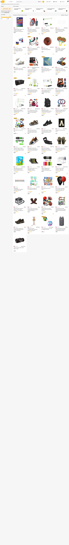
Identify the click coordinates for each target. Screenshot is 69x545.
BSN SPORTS (52, 47)
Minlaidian (24, 67)
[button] (49, 1)
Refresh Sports (23, 128)
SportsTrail (52, 146)
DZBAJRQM (38, 128)
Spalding (52, 108)
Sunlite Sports (65, 108)
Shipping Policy (7, 12)
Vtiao (25, 227)
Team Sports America (65, 128)
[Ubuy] (2, 1)
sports (53, 67)
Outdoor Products (23, 88)
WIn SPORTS (66, 67)
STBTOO (66, 227)
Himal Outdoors (65, 88)
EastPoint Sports (23, 108)
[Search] (43, 2)
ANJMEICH (66, 146)
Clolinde (38, 146)
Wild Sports (38, 227)
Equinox (38, 88)
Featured (66, 15)
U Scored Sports (51, 227)
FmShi (53, 128)
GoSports (38, 47)
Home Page (3, 4)
